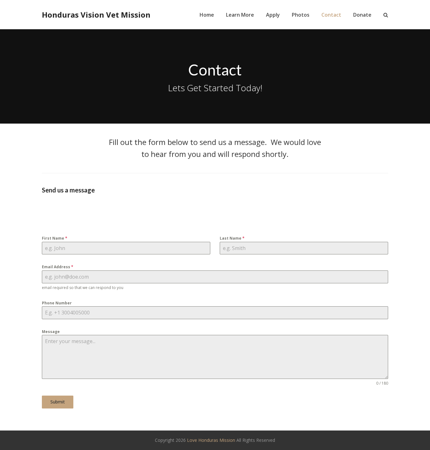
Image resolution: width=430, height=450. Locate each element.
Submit (57, 402)
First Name (54, 238)
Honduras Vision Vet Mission (96, 14)
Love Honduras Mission (211, 440)
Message (51, 331)
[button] (386, 15)
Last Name (232, 238)
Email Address (57, 266)
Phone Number (57, 303)
